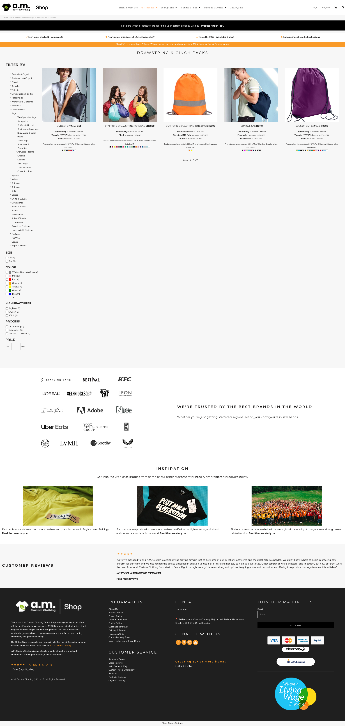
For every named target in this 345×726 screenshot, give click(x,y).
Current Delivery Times (119, 637)
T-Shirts (15, 90)
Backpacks (22, 121)
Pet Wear (16, 237)
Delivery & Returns (117, 630)
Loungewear (18, 222)
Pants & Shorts (19, 206)
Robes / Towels (19, 218)
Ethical (15, 82)
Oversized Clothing (21, 226)
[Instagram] (189, 642)
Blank (61, 138)
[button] (149, 7)
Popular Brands (19, 245)
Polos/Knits (17, 97)
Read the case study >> (15, 533)
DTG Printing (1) (16, 326)
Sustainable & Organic (22, 78)
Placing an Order (117, 634)
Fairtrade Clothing (117, 677)
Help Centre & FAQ (118, 666)
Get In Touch (182, 609)
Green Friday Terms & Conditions (124, 641)
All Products (24, 17)
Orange (15, 283)
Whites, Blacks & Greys (23, 272)
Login (315, 7)
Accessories (17, 214)
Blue (14, 293)
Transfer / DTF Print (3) (19, 333)
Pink (14, 275)
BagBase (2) (14, 308)
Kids (14, 190)
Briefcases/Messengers (28, 129)
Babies (15, 194)
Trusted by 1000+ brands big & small (216, 37)
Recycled (16, 86)
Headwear (16, 105)
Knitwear (16, 183)
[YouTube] (195, 642)
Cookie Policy (115, 623)
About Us (113, 609)
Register (326, 7)
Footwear (16, 234)
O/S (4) (11, 257)
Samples (113, 673)
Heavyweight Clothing (22, 230)
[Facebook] (178, 642)
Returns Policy (116, 612)
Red (14, 279)
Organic (21, 155)
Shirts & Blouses (19, 198)
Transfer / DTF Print (61, 135)
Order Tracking (116, 662)
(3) (16, 275)
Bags (32, 17)
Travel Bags (23, 140)
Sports (15, 210)
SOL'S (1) (13, 315)
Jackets (15, 179)
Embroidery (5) (15, 330)
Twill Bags (22, 163)
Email (260, 609)
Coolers (21, 159)
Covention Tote (24, 171)
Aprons (15, 175)
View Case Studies (23, 669)
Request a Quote (117, 659)
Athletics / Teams (25, 151)
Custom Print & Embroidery (122, 669)
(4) (25, 272)
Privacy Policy (115, 616)
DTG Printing (243, 131)
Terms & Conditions (118, 619)
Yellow (15, 286)
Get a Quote (183, 666)
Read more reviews (127, 578)
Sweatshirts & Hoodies (22, 93)
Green (15, 290)
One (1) (12, 261)
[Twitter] (184, 642)
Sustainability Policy (118, 626)
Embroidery (60, 131)
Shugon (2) (13, 311)
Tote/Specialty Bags (26, 117)
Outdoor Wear (18, 109)
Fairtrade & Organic (21, 74)
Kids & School (24, 167)
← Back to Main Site (10, 17)
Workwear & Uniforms (22, 101)
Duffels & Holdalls (26, 125)
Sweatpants (17, 202)
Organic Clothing (117, 680)
